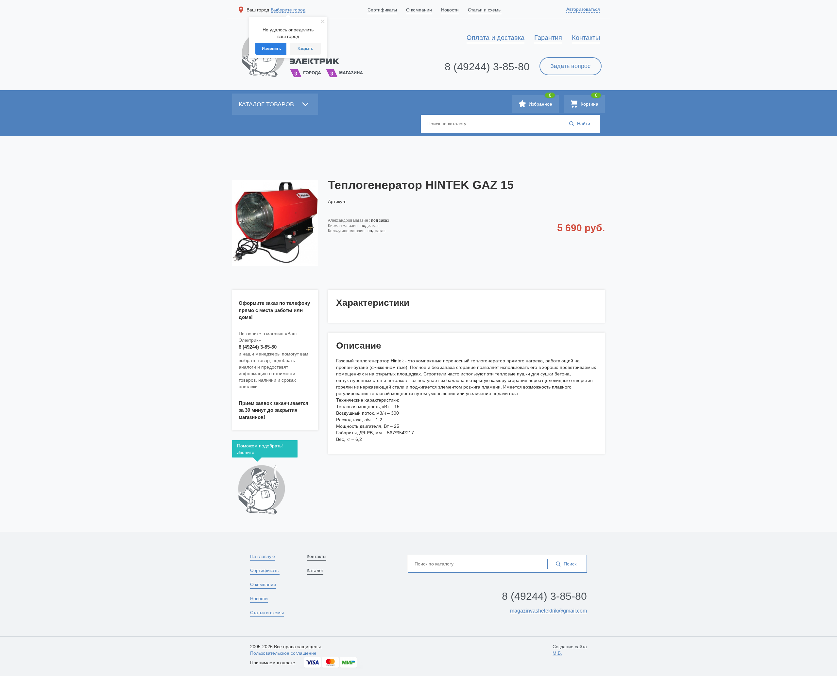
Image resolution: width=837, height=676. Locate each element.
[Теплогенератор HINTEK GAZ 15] (275, 222)
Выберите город (288, 9)
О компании (263, 584)
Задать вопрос (570, 66)
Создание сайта (570, 650)
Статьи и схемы (267, 612)
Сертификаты (265, 570)
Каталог (315, 570)
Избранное (539, 101)
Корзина (588, 101)
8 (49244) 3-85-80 (487, 67)
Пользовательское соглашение (283, 653)
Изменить (271, 48)
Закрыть (305, 48)
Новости (259, 598)
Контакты (316, 556)
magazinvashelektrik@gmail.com (548, 611)
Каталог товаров (267, 104)
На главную (262, 556)
